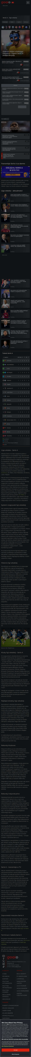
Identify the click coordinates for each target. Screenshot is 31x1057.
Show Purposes (15, 1054)
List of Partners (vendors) (8, 1046)
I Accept (15, 1050)
